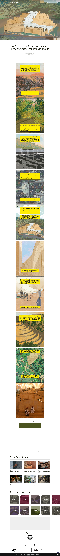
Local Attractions (21, 440)
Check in (21, 426)
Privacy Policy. (28, 555)
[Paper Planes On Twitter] (30, 544)
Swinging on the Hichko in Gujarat (29, 471)
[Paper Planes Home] (14, 2)
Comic (26, 440)
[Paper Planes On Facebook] (34, 545)
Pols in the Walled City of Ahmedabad (44, 485)
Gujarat (40, 470)
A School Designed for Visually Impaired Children (15, 472)
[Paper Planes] (30, 532)
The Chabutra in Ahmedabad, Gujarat (30, 485)
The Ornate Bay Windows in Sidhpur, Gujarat (44, 472)
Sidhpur (42, 470)
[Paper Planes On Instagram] (25, 545)
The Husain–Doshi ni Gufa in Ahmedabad (14, 486)
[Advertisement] (30, 523)
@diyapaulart (29, 435)
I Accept (58, 554)
